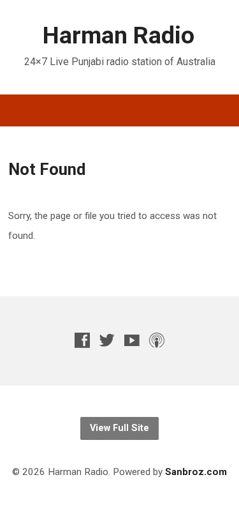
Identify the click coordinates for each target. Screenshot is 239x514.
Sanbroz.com (196, 472)
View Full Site (119, 428)
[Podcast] (156, 340)
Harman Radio (118, 35)
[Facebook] (82, 340)
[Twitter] (107, 340)
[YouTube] (132, 340)
